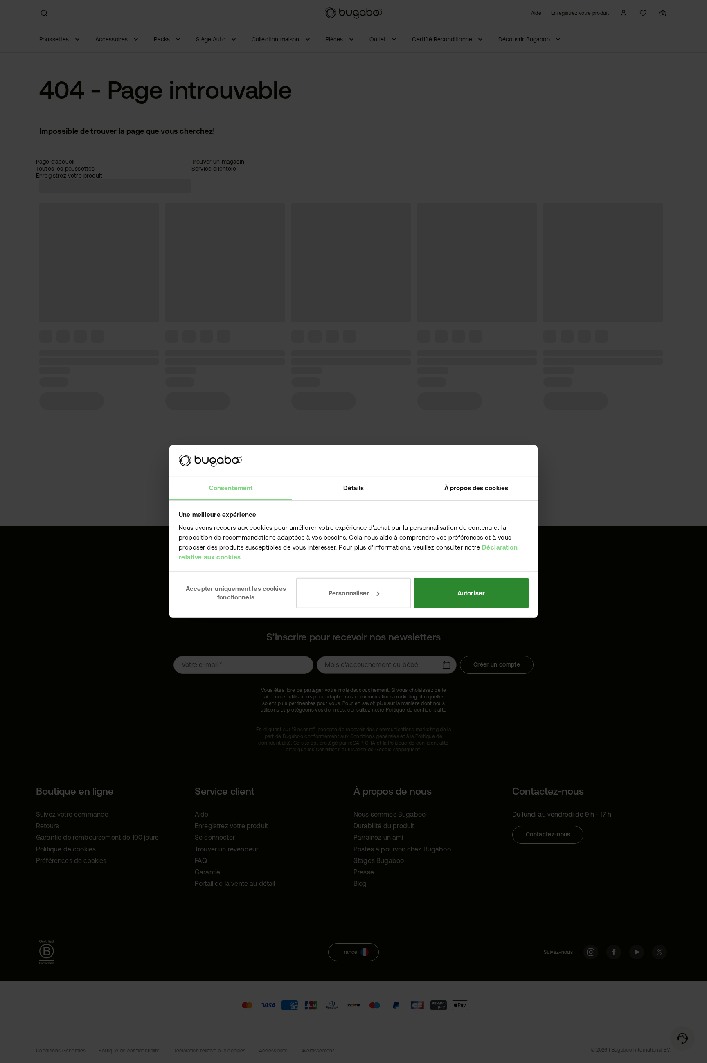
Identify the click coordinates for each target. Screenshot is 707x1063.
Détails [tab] (353, 487)
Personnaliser (349, 592)
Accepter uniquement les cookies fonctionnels (236, 592)
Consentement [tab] (230, 487)
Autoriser (471, 592)
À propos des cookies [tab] (476, 487)
